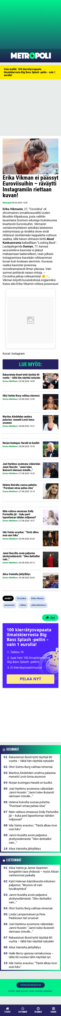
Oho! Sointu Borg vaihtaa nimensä (21, 395)
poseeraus (9, 605)
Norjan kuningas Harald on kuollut (21, 443)
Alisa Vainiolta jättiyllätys (17, 574)
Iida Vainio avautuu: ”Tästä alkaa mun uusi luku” (21, 534)
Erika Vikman (37, 598)
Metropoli (7, 202)
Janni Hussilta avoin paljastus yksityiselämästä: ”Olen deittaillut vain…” (21, 556)
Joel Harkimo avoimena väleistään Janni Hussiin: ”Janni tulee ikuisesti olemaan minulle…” (21, 466)
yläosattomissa (38, 605)
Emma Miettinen (10, 381)
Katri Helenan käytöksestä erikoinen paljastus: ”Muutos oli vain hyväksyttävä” (32, 885)
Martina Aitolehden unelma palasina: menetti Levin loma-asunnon (19, 419)
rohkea (23, 605)
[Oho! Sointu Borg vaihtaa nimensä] (51, 402)
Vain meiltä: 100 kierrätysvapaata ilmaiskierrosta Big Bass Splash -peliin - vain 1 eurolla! (29, 72)
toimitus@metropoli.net (30, 985)
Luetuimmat (13, 860)
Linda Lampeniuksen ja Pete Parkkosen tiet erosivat (27, 916)
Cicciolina (21, 598)
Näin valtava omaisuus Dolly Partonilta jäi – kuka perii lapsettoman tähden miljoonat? (19, 514)
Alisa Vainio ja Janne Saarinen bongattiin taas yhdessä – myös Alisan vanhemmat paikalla (34, 871)
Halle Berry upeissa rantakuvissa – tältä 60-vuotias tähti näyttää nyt (31, 955)
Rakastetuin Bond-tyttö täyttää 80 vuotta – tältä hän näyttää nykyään (21, 376)
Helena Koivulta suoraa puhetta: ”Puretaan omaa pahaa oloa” (20, 486)
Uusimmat (12, 749)
